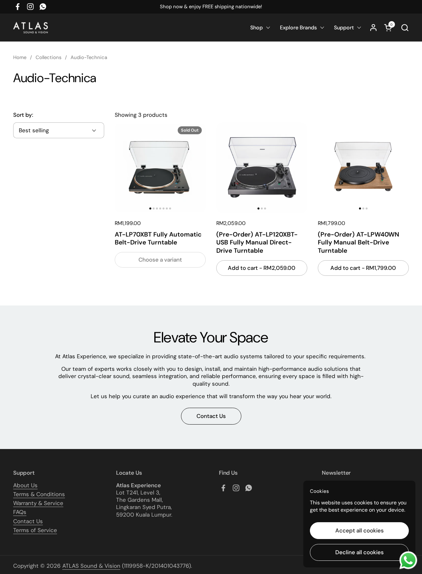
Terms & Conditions (39, 494)
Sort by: (23, 114)
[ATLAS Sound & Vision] (30, 27)
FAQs (19, 512)
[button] (405, 27)
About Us (25, 485)
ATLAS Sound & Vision (91, 565)
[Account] (373, 27)
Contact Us (28, 521)
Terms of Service (35, 530)
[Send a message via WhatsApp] (408, 560)
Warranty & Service (38, 503)
